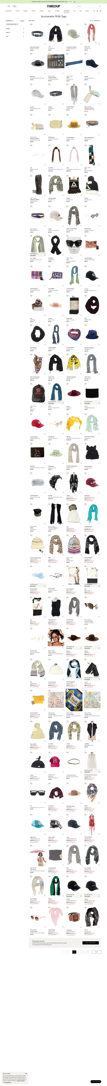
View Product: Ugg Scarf (92, 308)
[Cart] (100, 11)
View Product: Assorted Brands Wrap (74, 98)
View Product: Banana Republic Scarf (92, 549)
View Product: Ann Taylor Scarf (56, 797)
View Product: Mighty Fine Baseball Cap (38, 828)
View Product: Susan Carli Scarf (92, 37)
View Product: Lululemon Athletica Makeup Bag (92, 98)
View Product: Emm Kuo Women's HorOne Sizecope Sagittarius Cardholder (38, 456)
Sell (15, 6)
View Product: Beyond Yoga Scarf (38, 338)
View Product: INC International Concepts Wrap (92, 766)
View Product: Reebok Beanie (92, 189)
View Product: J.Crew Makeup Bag (92, 397)
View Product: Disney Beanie (74, 549)
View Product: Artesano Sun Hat (56, 308)
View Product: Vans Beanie (74, 518)
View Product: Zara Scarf (38, 673)
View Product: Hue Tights (92, 580)
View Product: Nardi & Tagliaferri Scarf (74, 673)
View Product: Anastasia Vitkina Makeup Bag (56, 67)
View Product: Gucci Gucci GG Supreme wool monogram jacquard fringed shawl (74, 159)
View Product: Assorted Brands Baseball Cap (38, 427)
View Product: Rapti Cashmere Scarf (56, 397)
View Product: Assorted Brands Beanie (56, 673)
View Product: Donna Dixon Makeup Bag (56, 128)
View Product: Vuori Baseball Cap (74, 828)
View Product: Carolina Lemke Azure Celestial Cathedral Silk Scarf (92, 704)
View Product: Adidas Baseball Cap (56, 219)
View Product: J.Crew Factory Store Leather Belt (74, 766)
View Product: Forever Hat (74, 397)
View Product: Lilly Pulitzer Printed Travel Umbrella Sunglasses (38, 859)
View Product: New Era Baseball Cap (92, 279)
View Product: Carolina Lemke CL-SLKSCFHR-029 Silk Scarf (74, 704)
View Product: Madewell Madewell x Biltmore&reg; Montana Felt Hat (38, 67)
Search (79, 6)
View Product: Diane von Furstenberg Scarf (74, 219)
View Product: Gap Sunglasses (38, 159)
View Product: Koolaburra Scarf (56, 249)
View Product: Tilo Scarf (74, 859)
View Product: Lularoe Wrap (74, 487)
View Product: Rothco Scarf (92, 797)
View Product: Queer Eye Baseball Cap (56, 766)
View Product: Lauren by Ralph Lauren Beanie (38, 549)
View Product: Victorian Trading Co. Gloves (56, 518)
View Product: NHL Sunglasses (92, 159)
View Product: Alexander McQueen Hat (92, 338)
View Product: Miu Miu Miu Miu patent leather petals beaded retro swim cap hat (56, 487)
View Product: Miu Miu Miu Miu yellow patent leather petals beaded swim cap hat (74, 427)
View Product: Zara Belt (38, 308)
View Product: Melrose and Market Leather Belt (38, 37)
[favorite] (44, 44)
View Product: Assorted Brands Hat (74, 128)
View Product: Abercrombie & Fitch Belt (92, 128)
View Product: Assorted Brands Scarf (56, 189)
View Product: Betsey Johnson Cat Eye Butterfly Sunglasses (56, 642)
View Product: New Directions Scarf (74, 611)
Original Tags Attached (11, 24)
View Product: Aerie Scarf (56, 549)
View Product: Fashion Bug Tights (74, 308)
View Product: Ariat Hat (38, 397)
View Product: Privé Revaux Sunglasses (56, 427)
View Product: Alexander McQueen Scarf (74, 367)
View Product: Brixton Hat (74, 642)
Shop (9, 6)
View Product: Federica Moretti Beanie (92, 456)
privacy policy (8, 1082)
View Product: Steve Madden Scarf (92, 859)
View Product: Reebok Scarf (74, 189)
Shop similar (33, 255)
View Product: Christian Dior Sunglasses (92, 219)
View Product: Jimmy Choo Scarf (56, 367)
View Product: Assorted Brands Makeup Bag (92, 249)
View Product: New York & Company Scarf (92, 427)
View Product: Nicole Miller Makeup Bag (56, 279)
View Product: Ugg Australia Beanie (38, 735)
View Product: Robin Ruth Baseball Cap (92, 487)
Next (96, 952)
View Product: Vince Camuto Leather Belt (38, 219)
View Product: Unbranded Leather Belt (74, 921)
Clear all (22, 20)
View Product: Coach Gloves (92, 673)
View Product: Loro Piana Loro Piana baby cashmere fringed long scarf (56, 159)
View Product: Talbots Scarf (56, 890)
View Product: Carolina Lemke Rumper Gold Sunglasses (38, 921)
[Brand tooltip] (9, 32)
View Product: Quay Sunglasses (74, 249)
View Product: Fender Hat (38, 518)
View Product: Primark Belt (56, 98)
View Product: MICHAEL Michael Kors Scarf (74, 456)
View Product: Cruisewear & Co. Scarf (56, 611)
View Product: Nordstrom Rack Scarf (92, 518)
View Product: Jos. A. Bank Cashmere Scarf (38, 249)
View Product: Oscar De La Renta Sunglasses (92, 611)
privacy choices (20, 1080)
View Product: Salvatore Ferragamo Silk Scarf (38, 367)
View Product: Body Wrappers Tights (74, 580)
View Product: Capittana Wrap (92, 735)
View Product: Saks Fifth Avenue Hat (74, 797)
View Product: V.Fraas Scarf (74, 735)
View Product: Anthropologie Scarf (56, 921)
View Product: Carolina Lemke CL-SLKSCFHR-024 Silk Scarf (56, 704)
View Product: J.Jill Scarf (56, 37)
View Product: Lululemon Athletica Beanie (38, 189)
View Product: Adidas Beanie (38, 766)
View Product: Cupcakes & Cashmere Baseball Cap (74, 37)
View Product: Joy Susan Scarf (56, 735)
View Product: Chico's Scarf (92, 921)
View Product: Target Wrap (74, 67)
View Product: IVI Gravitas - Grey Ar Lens (38, 797)
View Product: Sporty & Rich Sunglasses (56, 580)
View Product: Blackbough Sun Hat (56, 456)
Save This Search (91, 942)
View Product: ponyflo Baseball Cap (92, 67)
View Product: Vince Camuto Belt (56, 828)
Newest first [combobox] (97, 20)
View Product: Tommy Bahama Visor (38, 580)
